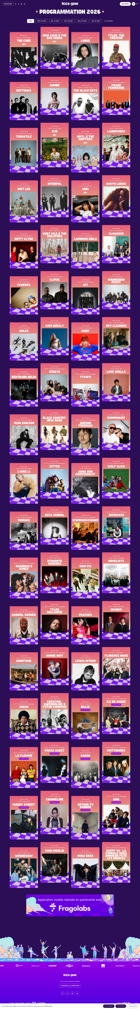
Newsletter (8, 4)
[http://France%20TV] (21, 965)
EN (137, 4)
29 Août (82, 21)
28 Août (68, 21)
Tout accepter (109, 1006)
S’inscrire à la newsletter (70, 986)
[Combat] (41, 1003)
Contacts (12, 1003)
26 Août (41, 21)
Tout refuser (120, 1006)
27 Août (55, 21)
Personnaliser (133, 1006)
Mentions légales (19, 1003)
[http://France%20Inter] (37, 965)
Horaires (110, 21)
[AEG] (34, 1003)
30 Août (96, 21)
